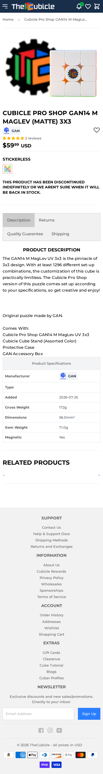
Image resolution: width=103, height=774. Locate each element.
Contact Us (51, 527)
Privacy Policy (51, 578)
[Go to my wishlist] (87, 6)
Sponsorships (51, 590)
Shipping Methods (51, 540)
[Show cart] (96, 6)
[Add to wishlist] (96, 130)
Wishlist (51, 628)
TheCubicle (40, 745)
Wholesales (51, 584)
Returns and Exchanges (52, 546)
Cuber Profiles (51, 678)
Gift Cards (51, 652)
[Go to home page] (33, 6)
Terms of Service (51, 597)
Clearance (51, 659)
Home (8, 19)
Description (18, 220)
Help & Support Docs (51, 534)
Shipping (60, 233)
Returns (47, 220)
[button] (14, 138)
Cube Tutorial (51, 665)
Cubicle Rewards (51, 571)
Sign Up (89, 714)
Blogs (51, 671)
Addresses (51, 621)
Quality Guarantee (25, 233)
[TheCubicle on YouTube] (59, 731)
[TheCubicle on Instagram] (50, 731)
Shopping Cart (51, 634)
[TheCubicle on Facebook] (41, 731)
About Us (51, 565)
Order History (51, 615)
